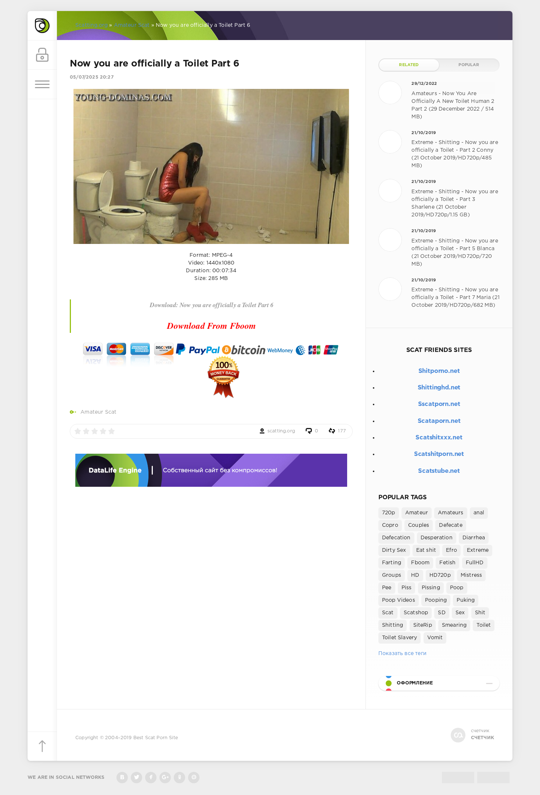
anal (479, 513)
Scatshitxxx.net (438, 437)
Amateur (416, 513)
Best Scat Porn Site (155, 738)
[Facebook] (150, 777)
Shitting (392, 625)
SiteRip (422, 625)
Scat (388, 613)
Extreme (478, 550)
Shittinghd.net (439, 388)
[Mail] (193, 777)
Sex (460, 613)
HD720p (440, 575)
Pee (387, 588)
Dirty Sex (394, 550)
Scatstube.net (439, 471)
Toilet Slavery (399, 638)
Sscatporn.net (439, 404)
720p (388, 513)
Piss (407, 588)
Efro (451, 550)
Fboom (420, 563)
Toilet (483, 625)
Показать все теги (402, 653)
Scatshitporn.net (439, 454)
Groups (391, 575)
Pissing (431, 588)
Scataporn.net (439, 421)
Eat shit (426, 550)
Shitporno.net (439, 371)
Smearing (454, 625)
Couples (418, 525)
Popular (468, 65)
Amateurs (450, 513)
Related (409, 65)
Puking (466, 600)
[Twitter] (136, 777)
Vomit (435, 638)
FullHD (475, 563)
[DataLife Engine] (42, 25)
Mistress (471, 575)
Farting (391, 563)
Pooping (436, 600)
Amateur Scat (98, 412)
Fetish (447, 563)
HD (415, 575)
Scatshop (416, 613)
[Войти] (42, 55)
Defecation (396, 538)
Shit (480, 613)
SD (441, 613)
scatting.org (281, 431)
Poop (457, 588)
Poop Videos (398, 600)
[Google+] (165, 777)
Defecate (450, 525)
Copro (390, 525)
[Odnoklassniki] (179, 777)
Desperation (437, 538)
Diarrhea (473, 538)
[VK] (122, 777)
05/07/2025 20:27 (92, 77)
